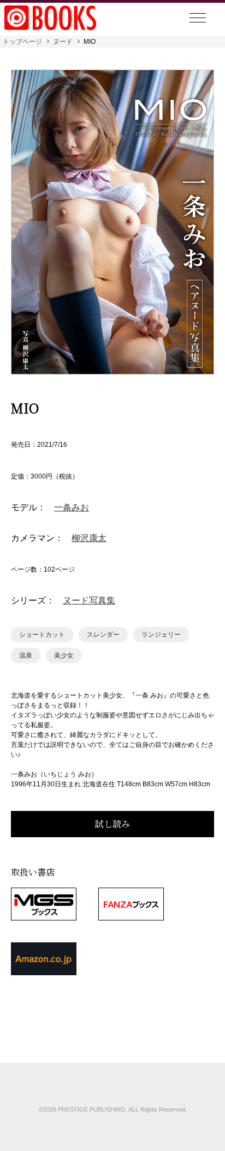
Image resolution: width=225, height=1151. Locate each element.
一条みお (71, 507)
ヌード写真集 (89, 600)
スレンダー (103, 634)
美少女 (64, 655)
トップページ (22, 41)
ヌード (63, 41)
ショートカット (42, 634)
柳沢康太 (89, 538)
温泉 (25, 655)
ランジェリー (161, 634)
